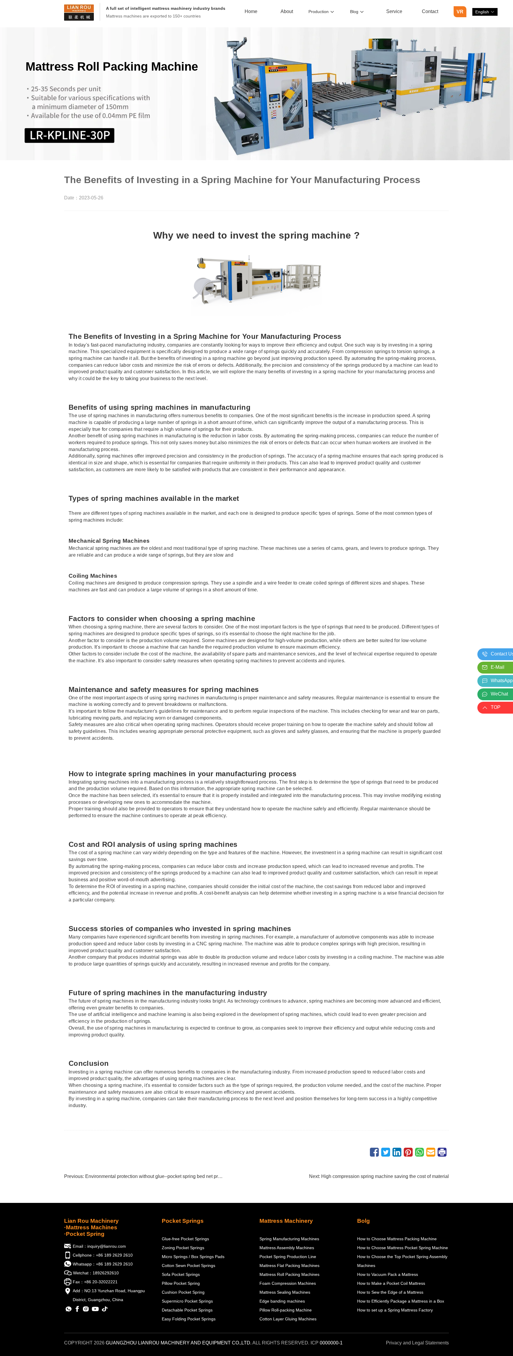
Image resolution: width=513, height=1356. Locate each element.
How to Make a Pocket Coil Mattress (391, 1283)
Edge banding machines (282, 1301)
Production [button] (318, 11)
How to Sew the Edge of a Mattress (390, 1292)
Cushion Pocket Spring (183, 1292)
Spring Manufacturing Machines (289, 1238)
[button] (485, 12)
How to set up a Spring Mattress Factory (395, 1310)
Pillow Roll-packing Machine (285, 1310)
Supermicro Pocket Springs (187, 1301)
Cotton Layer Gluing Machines (287, 1319)
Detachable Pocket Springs (187, 1310)
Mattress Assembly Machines (286, 1247)
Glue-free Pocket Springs (185, 1238)
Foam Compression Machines (287, 1283)
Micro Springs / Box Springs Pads (193, 1256)
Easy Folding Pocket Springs (189, 1319)
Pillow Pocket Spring (181, 1283)
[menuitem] (251, 12)
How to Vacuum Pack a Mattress (387, 1274)
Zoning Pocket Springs (183, 1247)
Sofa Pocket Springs (181, 1274)
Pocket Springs (183, 1221)
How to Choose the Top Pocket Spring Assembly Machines (402, 1261)
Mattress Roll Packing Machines (289, 1274)
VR (460, 11)
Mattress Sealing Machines (284, 1292)
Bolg (363, 1221)
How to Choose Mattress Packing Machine (397, 1238)
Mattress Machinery (286, 1221)
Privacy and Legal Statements (417, 1342)
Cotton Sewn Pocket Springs (188, 1265)
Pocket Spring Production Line (287, 1256)
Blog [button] (354, 11)
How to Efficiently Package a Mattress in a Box (400, 1301)
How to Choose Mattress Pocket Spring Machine (402, 1247)
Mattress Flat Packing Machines (289, 1265)
